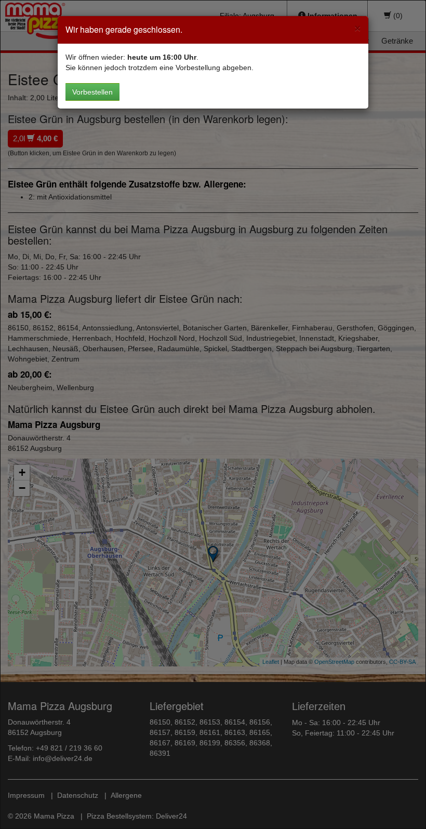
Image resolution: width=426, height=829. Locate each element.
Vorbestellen (92, 92)
